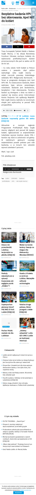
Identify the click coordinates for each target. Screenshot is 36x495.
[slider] (29, 169)
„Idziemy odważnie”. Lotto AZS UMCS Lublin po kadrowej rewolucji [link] (26, 335)
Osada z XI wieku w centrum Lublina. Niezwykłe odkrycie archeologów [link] (26, 278)
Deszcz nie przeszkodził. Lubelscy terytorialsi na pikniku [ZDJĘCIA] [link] (8, 250)
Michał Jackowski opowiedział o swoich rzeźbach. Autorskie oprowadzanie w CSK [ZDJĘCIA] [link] (17, 439)
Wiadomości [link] (7, 241)
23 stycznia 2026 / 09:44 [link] (8, 25)
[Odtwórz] (5, 169)
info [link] (13, 181)
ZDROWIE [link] (14, 178)
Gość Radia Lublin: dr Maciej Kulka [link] (15, 449)
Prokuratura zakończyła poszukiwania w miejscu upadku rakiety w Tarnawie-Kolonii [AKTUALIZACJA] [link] (18, 432)
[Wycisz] (25, 169)
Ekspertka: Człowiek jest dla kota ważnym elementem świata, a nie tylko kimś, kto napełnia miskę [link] (17, 367)
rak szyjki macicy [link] (21, 181)
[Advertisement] (18, 203)
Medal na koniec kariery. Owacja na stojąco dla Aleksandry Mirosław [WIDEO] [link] (26, 250)
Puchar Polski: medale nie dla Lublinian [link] (7, 333)
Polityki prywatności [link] (25, 490)
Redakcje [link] (24, 241)
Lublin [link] (7, 178)
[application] (18, 169)
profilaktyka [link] (6, 181)
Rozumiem (18, 492)
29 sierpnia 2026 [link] (7, 257)
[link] (3, 3)
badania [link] (21, 178)
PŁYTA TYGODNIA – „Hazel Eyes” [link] (14, 421)
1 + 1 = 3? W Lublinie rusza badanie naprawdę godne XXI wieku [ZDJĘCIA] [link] (18, 118)
